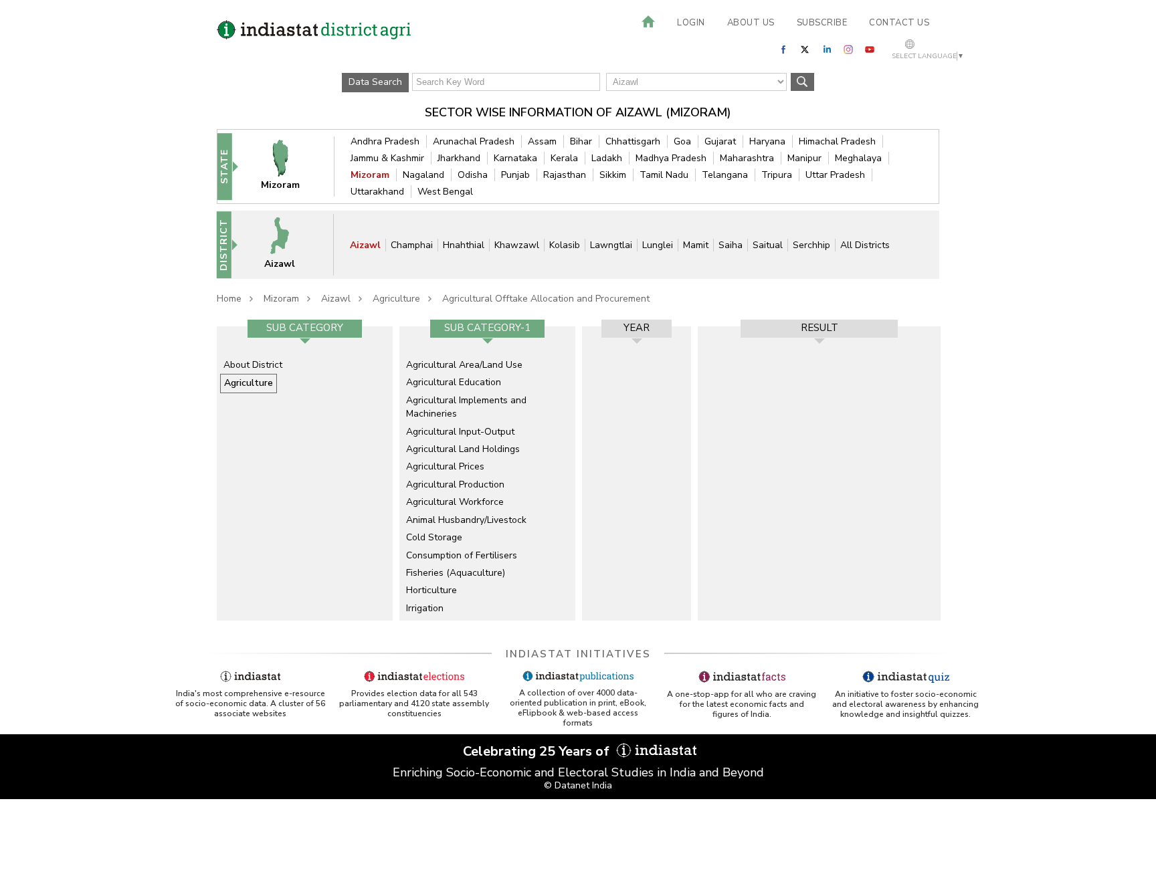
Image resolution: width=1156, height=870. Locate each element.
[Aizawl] (288, 244)
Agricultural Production (455, 484)
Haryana (767, 141)
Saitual (768, 245)
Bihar (581, 141)
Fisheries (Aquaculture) (455, 572)
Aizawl (365, 245)
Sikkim (612, 175)
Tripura (776, 175)
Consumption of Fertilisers (461, 555)
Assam (542, 141)
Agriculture (396, 298)
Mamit (695, 245)
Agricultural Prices (445, 466)
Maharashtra (747, 158)
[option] (305, 473)
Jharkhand (459, 158)
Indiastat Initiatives (578, 654)
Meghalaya (858, 158)
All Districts (865, 245)
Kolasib (564, 245)
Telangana (725, 175)
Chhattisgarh (632, 141)
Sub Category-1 (487, 327)
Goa (682, 141)
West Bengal (445, 191)
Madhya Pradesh (671, 158)
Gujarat (720, 141)
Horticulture (431, 590)
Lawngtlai (611, 245)
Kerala (564, 158)
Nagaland (423, 175)
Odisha (473, 175)
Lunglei (657, 245)
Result (819, 327)
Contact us (899, 23)
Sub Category (304, 327)
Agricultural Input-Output (460, 431)
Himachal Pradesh (837, 141)
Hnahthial (463, 245)
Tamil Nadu (664, 175)
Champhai (412, 245)
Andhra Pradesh (385, 141)
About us (751, 23)
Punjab (515, 175)
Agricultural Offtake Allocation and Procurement (546, 298)
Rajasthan (564, 175)
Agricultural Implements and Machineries (466, 407)
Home (229, 298)
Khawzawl (516, 245)
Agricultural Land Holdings (463, 449)
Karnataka (515, 158)
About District (252, 364)
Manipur (804, 158)
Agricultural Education (453, 382)
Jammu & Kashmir (387, 158)
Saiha (730, 245)
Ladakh (606, 158)
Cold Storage (434, 537)
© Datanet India (578, 785)
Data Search (375, 82)
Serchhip (811, 245)
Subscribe (822, 23)
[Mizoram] (289, 166)
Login (691, 23)
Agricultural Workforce (455, 502)
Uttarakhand (377, 191)
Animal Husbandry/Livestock (466, 520)
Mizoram (370, 175)
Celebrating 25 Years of (538, 751)
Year (636, 327)
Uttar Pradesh (835, 175)
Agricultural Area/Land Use (464, 364)
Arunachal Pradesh (473, 141)
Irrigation (425, 608)
